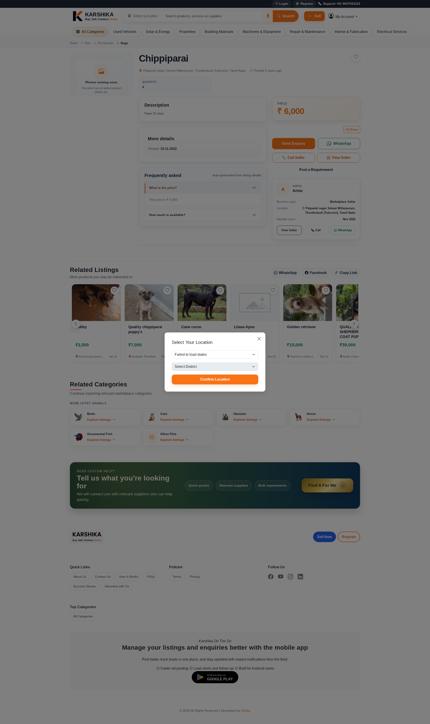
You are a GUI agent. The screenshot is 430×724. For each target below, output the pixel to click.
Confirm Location (215, 379)
